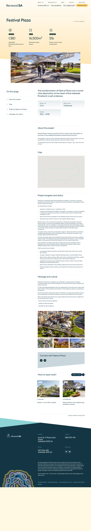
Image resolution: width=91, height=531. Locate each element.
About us (40, 2)
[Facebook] (41, 360)
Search (81, 2)
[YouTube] (69, 451)
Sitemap (40, 484)
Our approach (69, 5)
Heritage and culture (16, 114)
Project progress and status (18, 109)
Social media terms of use (65, 482)
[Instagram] (45, 360)
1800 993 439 (70, 437)
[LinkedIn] (66, 451)
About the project (15, 99)
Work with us (52, 2)
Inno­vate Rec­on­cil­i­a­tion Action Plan (61, 470)
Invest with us (43, 5)
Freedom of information (79, 482)
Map (10, 104)
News (62, 2)
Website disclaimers (53, 482)
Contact (71, 2)
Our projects (56, 5)
